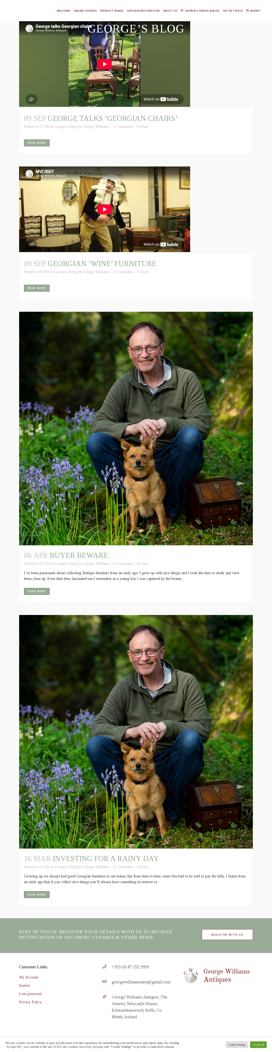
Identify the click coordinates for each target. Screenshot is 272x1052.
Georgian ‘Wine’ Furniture (102, 263)
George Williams (96, 126)
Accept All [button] (258, 1044)
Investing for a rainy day (106, 859)
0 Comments (123, 126)
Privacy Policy (30, 1002)
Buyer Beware (79, 555)
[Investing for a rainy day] (136, 732)
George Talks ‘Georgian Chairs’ (113, 118)
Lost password (30, 994)
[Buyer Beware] (136, 428)
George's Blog (66, 126)
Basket (24, 985)
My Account (28, 977)
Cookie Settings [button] (236, 1044)
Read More (37, 143)
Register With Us (227, 934)
